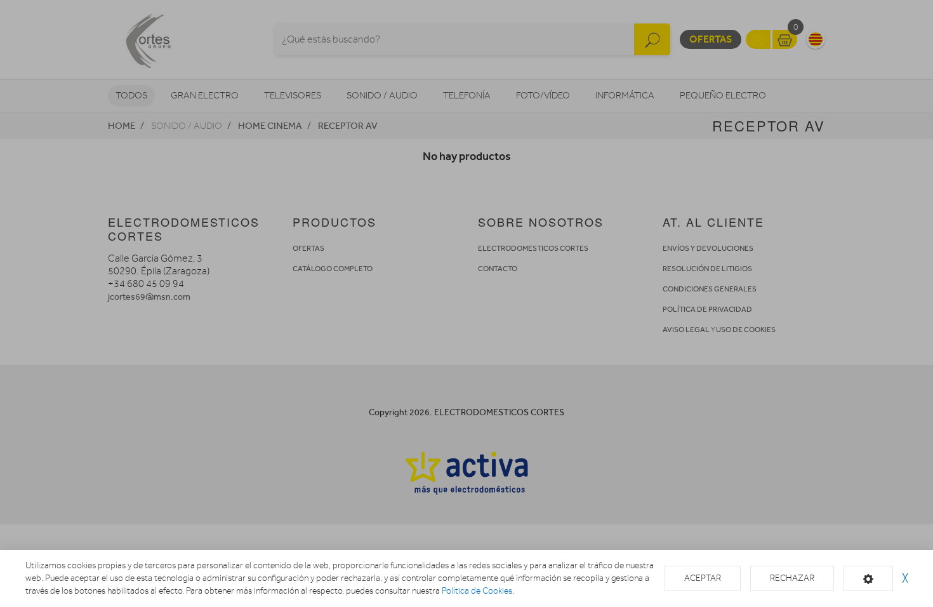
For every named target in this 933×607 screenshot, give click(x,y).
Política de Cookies (477, 590)
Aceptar (702, 578)
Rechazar (792, 578)
